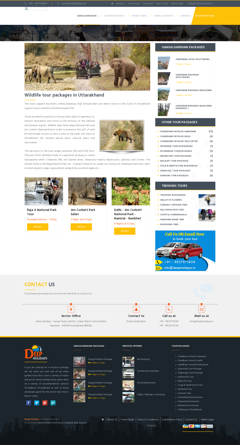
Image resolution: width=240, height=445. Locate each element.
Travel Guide (134, 3)
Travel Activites (163, 16)
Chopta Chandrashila (173, 214)
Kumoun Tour (184, 393)
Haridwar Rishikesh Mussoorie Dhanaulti (194, 107)
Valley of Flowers (171, 200)
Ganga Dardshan (87, 16)
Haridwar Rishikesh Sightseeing (187, 76)
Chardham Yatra (114, 16)
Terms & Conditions (148, 420)
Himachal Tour (184, 389)
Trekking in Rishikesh (173, 195)
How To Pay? (162, 3)
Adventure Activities (188, 405)
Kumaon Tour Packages (174, 175)
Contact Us (148, 3)
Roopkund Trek (169, 224)
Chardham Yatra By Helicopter (179, 141)
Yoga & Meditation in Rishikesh (179, 166)
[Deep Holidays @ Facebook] (28, 402)
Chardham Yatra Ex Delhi (175, 136)
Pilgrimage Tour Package (190, 373)
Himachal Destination (188, 401)
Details (37, 226)
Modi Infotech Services (49, 423)
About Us (120, 3)
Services (186, 16)
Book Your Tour (204, 16)
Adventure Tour (185, 377)
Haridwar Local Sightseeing (193, 59)
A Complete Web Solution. (74, 423)
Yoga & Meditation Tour (190, 385)
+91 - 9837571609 (37, 3)
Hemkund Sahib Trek (172, 219)
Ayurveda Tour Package (189, 369)
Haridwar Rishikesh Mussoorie (194, 90)
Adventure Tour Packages (176, 156)
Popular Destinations (199, 3)
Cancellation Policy (172, 420)
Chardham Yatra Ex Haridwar (178, 131)
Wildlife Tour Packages (174, 161)
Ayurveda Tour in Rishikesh (176, 146)
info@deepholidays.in (73, 3)
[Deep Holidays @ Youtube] (44, 402)
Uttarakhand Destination (190, 397)
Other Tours (139, 16)
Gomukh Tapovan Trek (173, 205)
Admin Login (177, 3)
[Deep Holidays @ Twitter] (36, 402)
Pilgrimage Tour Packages (176, 151)
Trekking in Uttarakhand (189, 409)
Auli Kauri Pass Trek (172, 210)
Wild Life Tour (184, 381)
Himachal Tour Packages (175, 171)
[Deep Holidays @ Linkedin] (53, 402)
